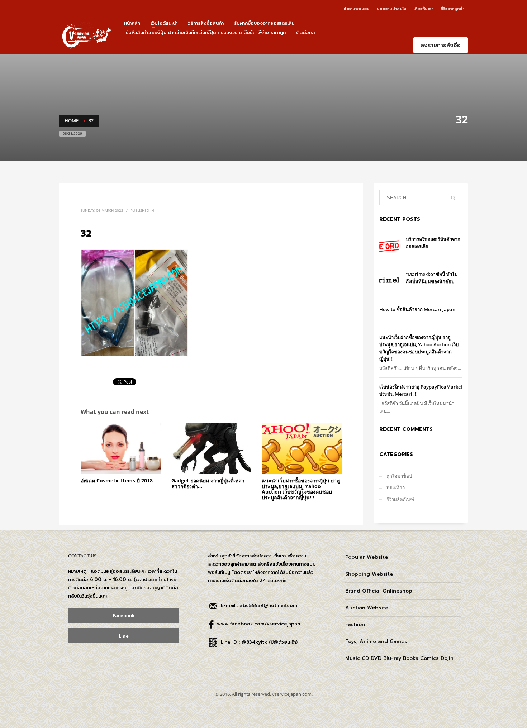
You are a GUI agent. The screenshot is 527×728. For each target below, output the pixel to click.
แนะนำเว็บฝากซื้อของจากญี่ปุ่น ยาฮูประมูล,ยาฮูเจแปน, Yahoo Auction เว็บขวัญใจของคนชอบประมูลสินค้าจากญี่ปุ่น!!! (301, 488)
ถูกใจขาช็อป (399, 476)
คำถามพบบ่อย (356, 9)
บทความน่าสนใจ (391, 9)
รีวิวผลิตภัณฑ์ (400, 499)
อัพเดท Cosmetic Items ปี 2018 (117, 480)
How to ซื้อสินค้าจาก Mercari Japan (417, 309)
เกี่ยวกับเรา (423, 9)
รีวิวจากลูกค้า (452, 9)
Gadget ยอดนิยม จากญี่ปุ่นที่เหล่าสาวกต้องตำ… (207, 483)
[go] (453, 197)
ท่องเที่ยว (395, 487)
